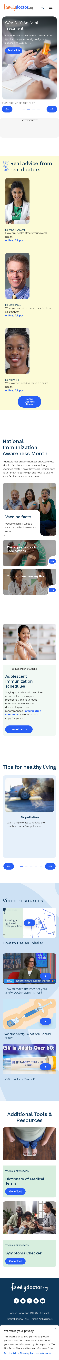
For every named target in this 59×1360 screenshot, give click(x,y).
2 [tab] (28, 109)
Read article (14, 47)
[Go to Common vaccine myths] (52, 590)
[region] (29, 1342)
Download (16, 729)
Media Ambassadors (42, 1319)
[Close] (56, 1328)
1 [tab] (23, 109)
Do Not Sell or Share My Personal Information (28, 1353)
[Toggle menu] (50, 7)
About (13, 1313)
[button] (29, 923)
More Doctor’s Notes (29, 402)
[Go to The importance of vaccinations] (52, 561)
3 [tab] (33, 109)
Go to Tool (15, 1191)
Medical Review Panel (18, 1319)
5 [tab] (41, 866)
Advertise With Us (28, 1313)
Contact (44, 1313)
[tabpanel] (29, 57)
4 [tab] (38, 109)
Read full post (16, 240)
